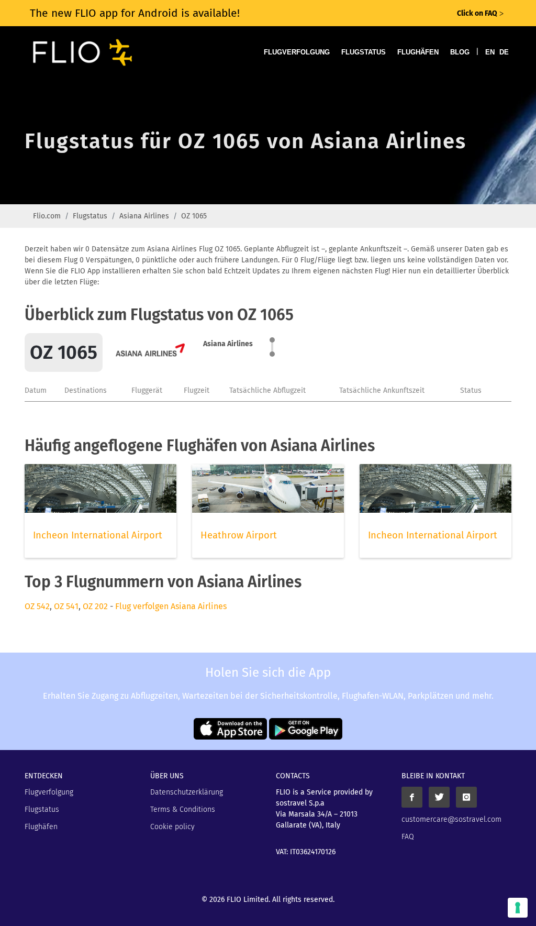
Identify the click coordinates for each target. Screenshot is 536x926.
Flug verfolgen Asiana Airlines (171, 606)
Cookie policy (172, 826)
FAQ (407, 836)
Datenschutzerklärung (186, 792)
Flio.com (47, 216)
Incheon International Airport (97, 535)
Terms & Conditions (182, 809)
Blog (460, 52)
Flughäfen (418, 52)
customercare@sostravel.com (451, 819)
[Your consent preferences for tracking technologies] (518, 908)
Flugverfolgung (297, 52)
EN (490, 52)
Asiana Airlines (144, 216)
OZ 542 (37, 606)
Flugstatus (363, 52)
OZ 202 (95, 606)
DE (504, 52)
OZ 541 (66, 606)
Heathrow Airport (238, 535)
